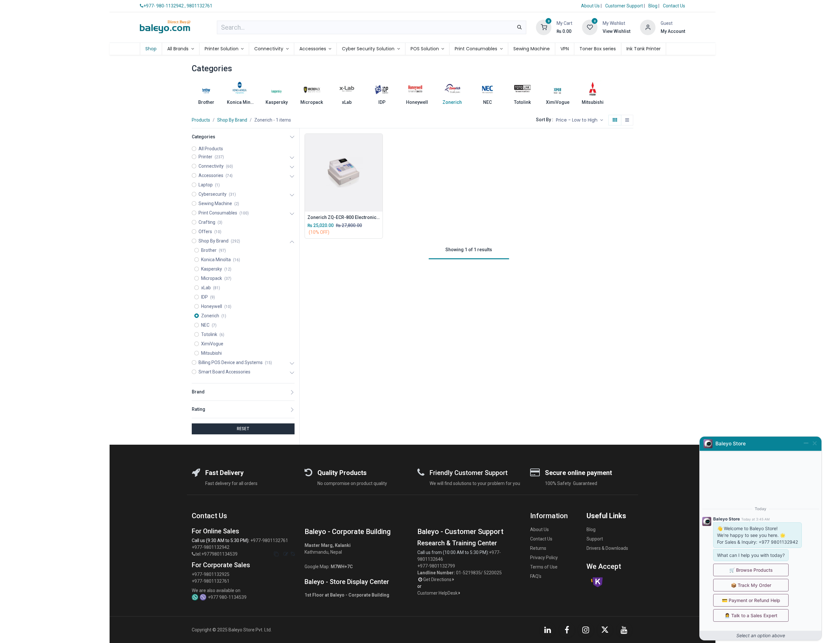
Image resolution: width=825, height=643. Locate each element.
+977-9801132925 (210, 574)
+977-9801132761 (269, 540)
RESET (243, 428)
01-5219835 (468, 572)
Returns (538, 548)
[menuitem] (151, 49)
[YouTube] (624, 630)
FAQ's (535, 576)
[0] (543, 27)
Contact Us (674, 5)
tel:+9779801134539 (216, 554)
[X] (605, 630)
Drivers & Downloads (607, 548)
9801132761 (199, 5)
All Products (211, 148)
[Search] (519, 27)
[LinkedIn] (547, 630)
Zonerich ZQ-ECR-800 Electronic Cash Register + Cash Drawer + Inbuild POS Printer (343, 217)
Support (595, 538)
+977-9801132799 (436, 566)
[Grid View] (614, 120)
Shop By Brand (232, 120)
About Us (590, 5)
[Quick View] (379, 143)
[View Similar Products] (379, 187)
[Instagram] (586, 630)
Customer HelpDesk (438, 593)
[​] (193, 554)
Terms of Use (544, 566)
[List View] (627, 120)
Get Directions (437, 579)
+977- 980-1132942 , (164, 5)
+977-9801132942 (211, 547)
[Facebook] (567, 630)
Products (201, 120)
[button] (579, 120)
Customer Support (624, 5)
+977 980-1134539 (227, 597)
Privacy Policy (544, 557)
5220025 (493, 572)
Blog (653, 5)
